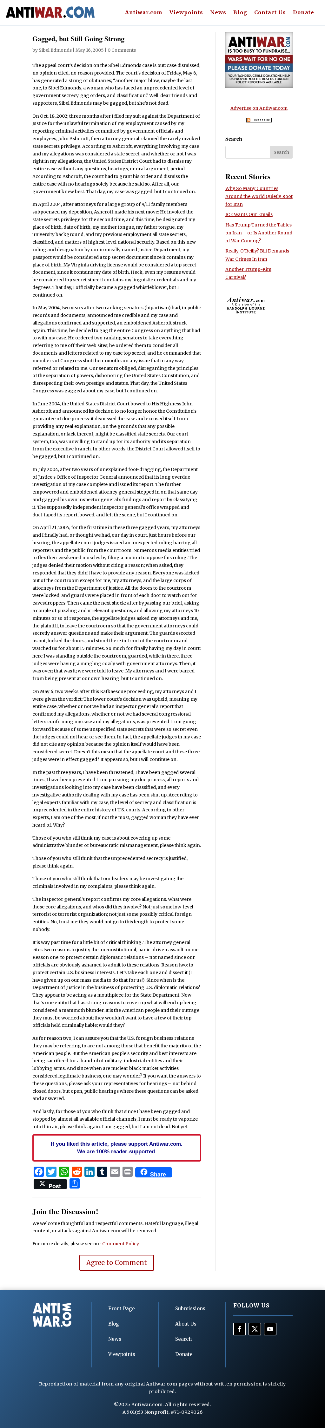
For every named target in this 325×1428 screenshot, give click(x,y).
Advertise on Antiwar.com (259, 108)
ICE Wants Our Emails (249, 214)
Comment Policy (120, 1244)
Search (183, 1339)
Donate (303, 13)
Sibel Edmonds (55, 50)
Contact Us (270, 13)
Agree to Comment (116, 1263)
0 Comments (122, 50)
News (218, 13)
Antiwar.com (143, 13)
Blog (240, 13)
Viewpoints (186, 13)
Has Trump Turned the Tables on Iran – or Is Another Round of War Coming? (258, 233)
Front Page (121, 1309)
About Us (185, 1324)
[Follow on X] (255, 1329)
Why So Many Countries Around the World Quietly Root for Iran (259, 196)
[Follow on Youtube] (270, 1329)
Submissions (190, 1309)
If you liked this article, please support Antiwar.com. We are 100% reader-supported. (116, 1148)
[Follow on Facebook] (239, 1329)
